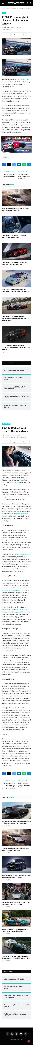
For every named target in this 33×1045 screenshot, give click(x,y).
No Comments (7, 29)
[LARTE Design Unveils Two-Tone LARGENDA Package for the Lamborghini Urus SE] (16, 334)
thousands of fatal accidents (11, 590)
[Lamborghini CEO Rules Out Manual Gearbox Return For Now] (16, 224)
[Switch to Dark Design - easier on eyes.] (30, 3)
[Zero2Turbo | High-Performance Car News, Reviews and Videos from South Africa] (16, 3)
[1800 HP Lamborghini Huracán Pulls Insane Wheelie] (16, 54)
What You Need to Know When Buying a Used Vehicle (24, 176)
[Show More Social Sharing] (29, 34)
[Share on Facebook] (6, 34)
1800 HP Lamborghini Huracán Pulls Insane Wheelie (24, 785)
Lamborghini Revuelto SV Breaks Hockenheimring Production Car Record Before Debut (15, 318)
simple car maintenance (23, 554)
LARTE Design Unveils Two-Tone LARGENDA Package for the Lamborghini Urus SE (16, 347)
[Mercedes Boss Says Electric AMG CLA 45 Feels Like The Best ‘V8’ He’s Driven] (16, 810)
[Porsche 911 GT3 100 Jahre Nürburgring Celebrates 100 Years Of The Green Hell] (16, 945)
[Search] (27, 3)
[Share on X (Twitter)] (23, 34)
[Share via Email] (14, 34)
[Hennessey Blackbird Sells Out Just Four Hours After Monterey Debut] (16, 891)
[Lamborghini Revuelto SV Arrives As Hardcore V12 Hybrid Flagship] (16, 251)
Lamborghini (25, 79)
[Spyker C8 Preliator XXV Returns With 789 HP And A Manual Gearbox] (16, 918)
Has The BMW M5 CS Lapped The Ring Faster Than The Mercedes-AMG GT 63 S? (8, 786)
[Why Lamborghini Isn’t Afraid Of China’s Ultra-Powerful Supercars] (16, 197)
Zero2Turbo (6, 27)
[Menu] (3, 3)
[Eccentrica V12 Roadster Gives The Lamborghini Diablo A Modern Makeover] (16, 278)
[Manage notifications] (28, 1041)
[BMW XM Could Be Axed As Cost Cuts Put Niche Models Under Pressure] (16, 864)
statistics (17, 482)
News (4, 13)
